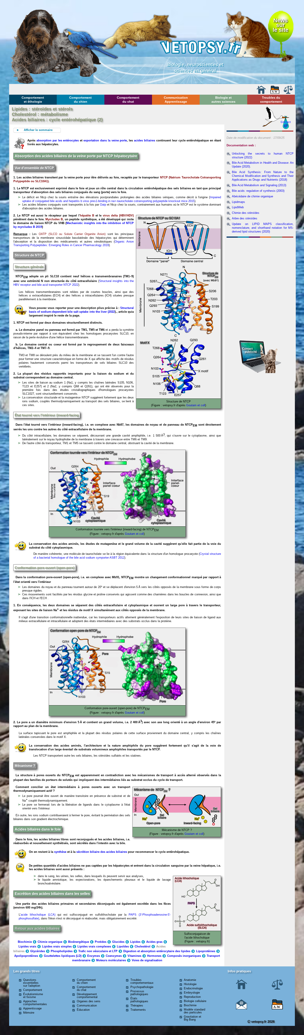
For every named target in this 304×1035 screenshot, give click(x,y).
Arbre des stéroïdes (244, 218)
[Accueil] (261, 92)
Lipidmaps (238, 202)
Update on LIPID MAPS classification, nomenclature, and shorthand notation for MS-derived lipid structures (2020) (263, 227)
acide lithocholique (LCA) (38, 914)
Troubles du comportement (271, 99)
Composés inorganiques (184, 955)
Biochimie (25, 941)
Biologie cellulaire (195, 1001)
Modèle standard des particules (194, 1011)
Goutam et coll (195, 405)
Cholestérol (142, 946)
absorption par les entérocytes (57, 140)
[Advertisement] (260, 263)
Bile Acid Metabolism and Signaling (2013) (259, 185)
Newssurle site (280, 25)
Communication (87, 1005)
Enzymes (93, 955)
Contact (286, 121)
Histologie (190, 984)
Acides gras (154, 941)
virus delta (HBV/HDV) (118, 215)
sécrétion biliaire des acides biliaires (101, 851)
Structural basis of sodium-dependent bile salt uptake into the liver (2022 (81, 309)
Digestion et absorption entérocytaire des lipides (156, 951)
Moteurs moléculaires (111, 960)
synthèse (60, 851)
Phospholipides (62, 951)
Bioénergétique (78, 941)
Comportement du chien (80, 99)
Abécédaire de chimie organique (252, 196)
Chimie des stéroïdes (245, 212)
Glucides (118, 941)
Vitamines (134, 955)
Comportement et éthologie (33, 99)
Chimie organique (50, 941)
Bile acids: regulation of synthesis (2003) (258, 190)
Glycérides (37, 951)
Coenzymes (114, 955)
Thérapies (136, 1005)
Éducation (83, 1009)
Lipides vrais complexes (94, 946)
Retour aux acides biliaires (37, 928)
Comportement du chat (128, 99)
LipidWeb (238, 207)
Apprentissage (32, 1008)
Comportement (32, 990)
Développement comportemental (87, 995)
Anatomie (190, 980)
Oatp (103, 204)
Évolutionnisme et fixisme (33, 995)
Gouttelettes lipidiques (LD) (62, 955)
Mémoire (28, 1012)
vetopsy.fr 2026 (262, 1021)
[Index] (275, 92)
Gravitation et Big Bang (192, 1018)
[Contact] (241, 1008)
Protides (100, 941)
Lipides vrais (27, 946)
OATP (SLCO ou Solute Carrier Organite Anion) (72, 234)
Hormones (154, 955)
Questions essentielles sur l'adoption (31, 982)
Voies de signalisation (147, 960)
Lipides (135, 941)
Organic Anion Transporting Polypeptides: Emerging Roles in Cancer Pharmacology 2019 (73, 243)
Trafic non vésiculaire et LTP (98, 951)
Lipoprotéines (205, 951)
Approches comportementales (35, 1003)
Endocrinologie (193, 988)
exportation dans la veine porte (105, 140)
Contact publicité (249, 350)
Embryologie (192, 992)
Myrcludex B (54, 219)
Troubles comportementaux (142, 981)
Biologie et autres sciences (223, 99)
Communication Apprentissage (176, 99)
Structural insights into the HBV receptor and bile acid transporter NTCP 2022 (73, 282)
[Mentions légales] (288, 92)
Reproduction (192, 996)
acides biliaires (144, 140)
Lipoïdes (123, 946)
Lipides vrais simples (57, 946)
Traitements (138, 1009)
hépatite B (87, 215)
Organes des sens (88, 1001)
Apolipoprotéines (26, 955)
